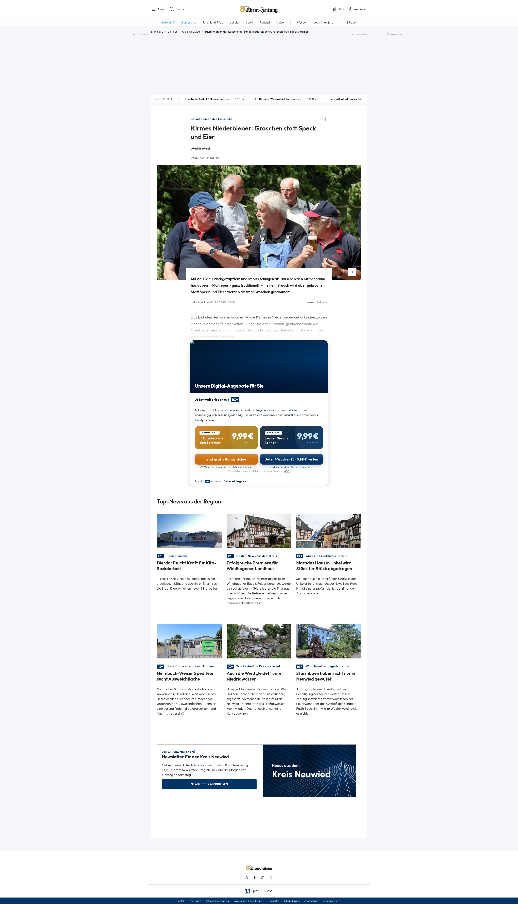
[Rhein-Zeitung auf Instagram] (263, 878)
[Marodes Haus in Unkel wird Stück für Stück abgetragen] (328, 531)
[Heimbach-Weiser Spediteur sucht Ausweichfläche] (189, 641)
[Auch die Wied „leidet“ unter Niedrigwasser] (259, 641)
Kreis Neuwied (191, 31)
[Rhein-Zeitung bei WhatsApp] (246, 878)
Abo (341, 9)
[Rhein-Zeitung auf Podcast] (271, 878)
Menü (161, 9)
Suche (180, 9)
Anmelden (360, 9)
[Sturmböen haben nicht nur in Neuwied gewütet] (328, 641)
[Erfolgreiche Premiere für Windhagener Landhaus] (259, 531)
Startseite (157, 31)
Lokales (172, 31)
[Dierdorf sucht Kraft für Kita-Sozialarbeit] (189, 531)
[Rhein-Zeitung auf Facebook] (255, 878)
